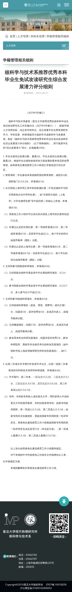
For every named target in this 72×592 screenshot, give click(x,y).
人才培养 (23, 36)
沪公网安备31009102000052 (36, 588)
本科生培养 (38, 36)
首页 (12, 36)
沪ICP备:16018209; (56, 584)
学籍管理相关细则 (58, 36)
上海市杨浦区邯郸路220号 (40, 563)
